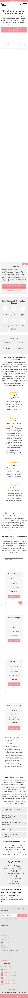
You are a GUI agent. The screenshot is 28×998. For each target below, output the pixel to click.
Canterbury (9, 847)
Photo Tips (21, 39)
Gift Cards (3, 945)
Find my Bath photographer (14, 996)
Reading (24, 854)
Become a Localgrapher (7, 956)
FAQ (2, 933)
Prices (7, 39)
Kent (16, 849)
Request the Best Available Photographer (14, 29)
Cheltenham (20, 847)
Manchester (7, 854)
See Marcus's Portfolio (14, 290)
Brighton (6, 845)
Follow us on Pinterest (10, 978)
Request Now (14, 596)
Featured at (4, 960)
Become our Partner (6, 958)
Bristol (14, 845)
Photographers (7, 35)
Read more (9, 281)
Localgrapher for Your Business (9, 954)
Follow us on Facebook (10, 975)
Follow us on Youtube (9, 983)
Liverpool (11, 852)
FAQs (7, 43)
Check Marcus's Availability (14, 285)
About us (3, 929)
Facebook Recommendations (13, 868)
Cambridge (23, 845)
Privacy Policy (4, 939)
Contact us (3, 931)
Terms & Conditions (6, 937)
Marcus (16, 266)
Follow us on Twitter (9, 980)
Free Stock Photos (6, 966)
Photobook (4, 947)
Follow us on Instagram (10, 972)
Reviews (21, 35)
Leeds (23, 849)
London (19, 852)
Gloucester (8, 849)
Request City (4, 935)
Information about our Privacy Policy (9, 918)
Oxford (16, 854)
